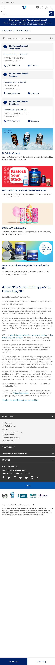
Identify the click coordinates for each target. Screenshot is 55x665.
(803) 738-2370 (13, 65)
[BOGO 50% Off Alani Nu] (27, 213)
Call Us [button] (27, 495)
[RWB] (42, 506)
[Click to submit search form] (51, 38)
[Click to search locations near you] (3, 38)
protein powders (45, 334)
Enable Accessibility (8, 2)
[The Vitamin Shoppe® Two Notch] (27, 102)
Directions (35, 65)
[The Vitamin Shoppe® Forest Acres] (27, 47)
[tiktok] (38, 487)
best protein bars (11, 336)
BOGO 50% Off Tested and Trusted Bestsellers (23, 190)
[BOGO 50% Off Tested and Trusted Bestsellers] (27, 176)
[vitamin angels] (33, 505)
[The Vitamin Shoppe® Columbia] (27, 74)
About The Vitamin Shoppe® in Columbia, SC (27, 285)
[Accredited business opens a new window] (22, 506)
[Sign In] (47, 7)
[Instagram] (15, 487)
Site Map (5, 514)
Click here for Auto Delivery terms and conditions (21, 409)
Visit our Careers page (30, 399)
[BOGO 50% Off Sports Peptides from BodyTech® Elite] (27, 250)
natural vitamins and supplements (23, 334)
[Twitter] (9, 487)
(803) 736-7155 (13, 120)
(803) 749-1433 (13, 93)
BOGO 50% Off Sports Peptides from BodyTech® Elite (27, 264)
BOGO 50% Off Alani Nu (13, 227)
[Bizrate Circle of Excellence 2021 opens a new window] (12, 504)
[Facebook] (3, 487)
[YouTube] (26, 487)
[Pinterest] (20, 487)
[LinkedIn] (32, 487)
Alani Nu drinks (25, 336)
